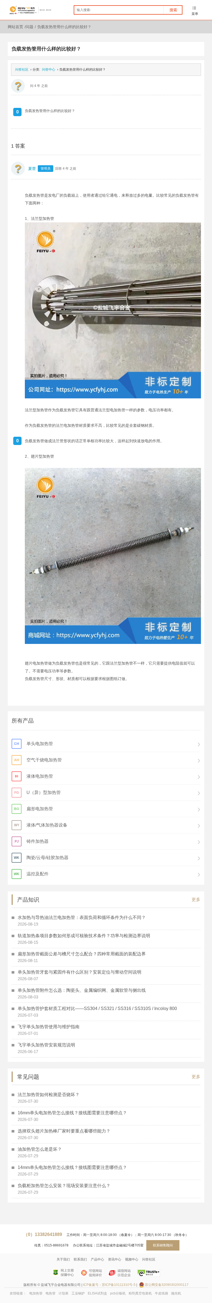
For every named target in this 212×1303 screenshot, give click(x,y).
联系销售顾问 (163, 1245)
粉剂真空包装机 (140, 1293)
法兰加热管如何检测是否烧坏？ (49, 1094)
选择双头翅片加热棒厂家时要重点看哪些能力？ (64, 1131)
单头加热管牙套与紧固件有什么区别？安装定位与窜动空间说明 (79, 972)
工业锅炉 (78, 1293)
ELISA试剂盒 (97, 1293)
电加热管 (36, 1293)
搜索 (173, 10)
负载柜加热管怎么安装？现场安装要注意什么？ (64, 1185)
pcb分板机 (118, 1293)
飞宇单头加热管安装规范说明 (46, 1045)
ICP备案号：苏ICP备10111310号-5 (109, 1285)
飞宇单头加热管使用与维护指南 (49, 1026)
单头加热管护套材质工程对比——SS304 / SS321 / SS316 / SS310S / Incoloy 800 (97, 1008)
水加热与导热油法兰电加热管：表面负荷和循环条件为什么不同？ (82, 917)
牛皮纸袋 (161, 1293)
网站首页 (15, 27)
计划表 (63, 1293)
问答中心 (48, 69)
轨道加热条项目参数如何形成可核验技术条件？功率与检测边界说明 (84, 935)
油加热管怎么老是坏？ (40, 1149)
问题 (29, 27)
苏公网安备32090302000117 (167, 1285)
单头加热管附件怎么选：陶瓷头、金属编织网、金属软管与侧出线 (82, 990)
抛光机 (176, 1293)
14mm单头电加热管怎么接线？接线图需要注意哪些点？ (72, 1167)
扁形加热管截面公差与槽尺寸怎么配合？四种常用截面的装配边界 (82, 954)
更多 (196, 899)
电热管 (50, 1293)
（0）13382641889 (42, 1234)
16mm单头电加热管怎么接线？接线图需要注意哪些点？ (72, 1112)
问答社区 (21, 69)
